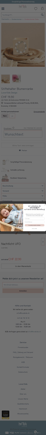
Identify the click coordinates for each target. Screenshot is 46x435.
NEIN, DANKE (34, 228)
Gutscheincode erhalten (34, 225)
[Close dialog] (45, 205)
